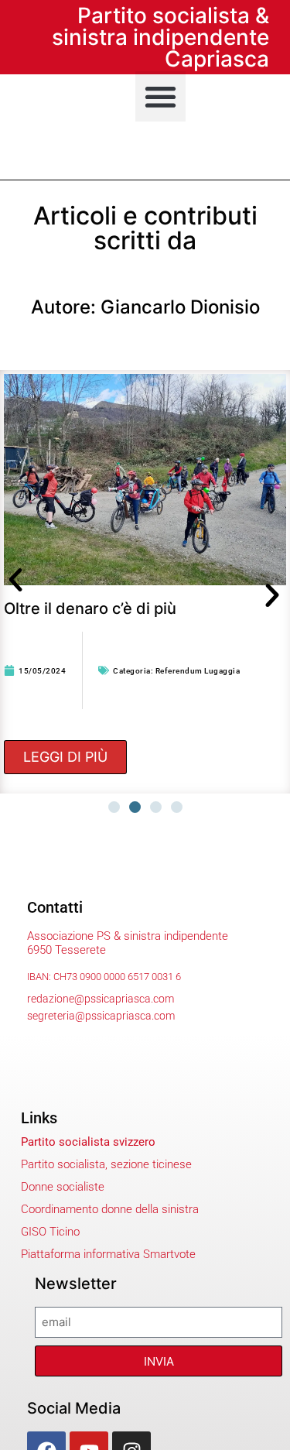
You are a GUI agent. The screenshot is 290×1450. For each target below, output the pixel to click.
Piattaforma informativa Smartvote (108, 1254)
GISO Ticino (50, 1232)
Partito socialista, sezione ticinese (106, 1164)
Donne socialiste (62, 1187)
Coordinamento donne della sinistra (110, 1209)
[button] (160, 96)
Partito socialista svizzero (88, 1142)
